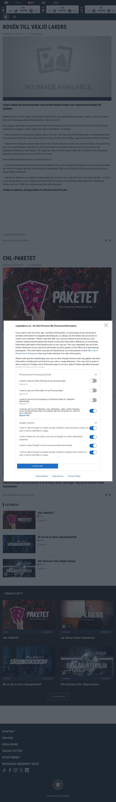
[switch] (93, 381)
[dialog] (58, 401)
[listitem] (58, 374)
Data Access (58, 476)
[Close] (107, 326)
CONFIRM (37, 466)
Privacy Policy (74, 476)
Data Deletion (42, 476)
